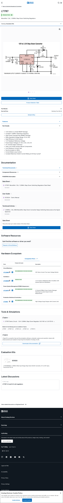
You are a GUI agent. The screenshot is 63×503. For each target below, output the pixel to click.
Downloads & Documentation (30, 343)
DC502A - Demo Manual (12, 197)
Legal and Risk (5, 465)
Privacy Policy (4, 478)
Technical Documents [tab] (9, 168)
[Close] (60, 493)
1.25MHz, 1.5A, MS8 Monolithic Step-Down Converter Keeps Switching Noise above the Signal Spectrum (32, 210)
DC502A (14, 360)
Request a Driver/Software (10, 245)
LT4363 (5, 301)
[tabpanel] (31, 142)
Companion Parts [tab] (30, 258)
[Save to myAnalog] (9, 272)
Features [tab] (5, 121)
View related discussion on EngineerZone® (12, 404)
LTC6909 (6, 281)
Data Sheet (33, 98)
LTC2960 (6, 272)
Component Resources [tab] (10, 172)
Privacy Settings (5, 484)
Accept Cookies (27, 500)
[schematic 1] (31, 59)
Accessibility (4, 471)
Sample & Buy (31, 114)
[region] (31, 497)
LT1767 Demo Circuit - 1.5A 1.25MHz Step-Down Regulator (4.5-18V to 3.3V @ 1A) (29, 321)
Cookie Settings (5, 490)
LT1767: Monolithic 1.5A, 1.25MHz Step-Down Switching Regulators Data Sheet (28, 185)
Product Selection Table (32, 102)
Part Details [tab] (5, 126)
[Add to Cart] (12, 272)
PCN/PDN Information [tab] (9, 176)
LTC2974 (6, 290)
